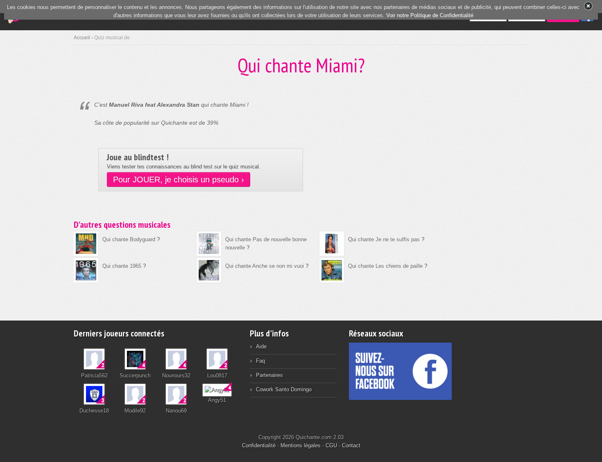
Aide (261, 346)
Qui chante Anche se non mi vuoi (264, 266)
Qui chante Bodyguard (128, 239)
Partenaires (269, 375)
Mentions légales (301, 445)
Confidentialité (259, 445)
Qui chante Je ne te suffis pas (384, 239)
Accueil (82, 37)
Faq (260, 361)
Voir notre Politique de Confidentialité (429, 15)
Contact (351, 445)
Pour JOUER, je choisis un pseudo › (178, 179)
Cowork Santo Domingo (284, 389)
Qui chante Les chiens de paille (385, 266)
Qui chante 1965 (121, 266)
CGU (331, 445)
